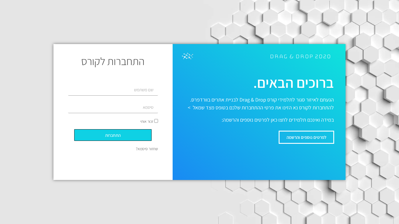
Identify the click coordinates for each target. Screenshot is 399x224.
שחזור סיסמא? (147, 148)
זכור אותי (147, 121)
